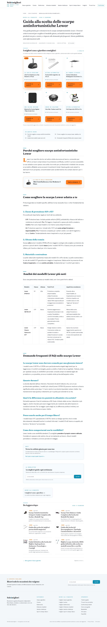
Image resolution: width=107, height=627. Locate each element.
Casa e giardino (26, 5)
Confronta (101, 5)
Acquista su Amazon (32, 84)
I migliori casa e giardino (65, 600)
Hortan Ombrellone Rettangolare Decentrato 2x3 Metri (74, 76)
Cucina (34, 5)
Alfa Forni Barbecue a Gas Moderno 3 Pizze (31, 75)
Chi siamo (83, 611)
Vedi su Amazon (74, 182)
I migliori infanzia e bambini (66, 607)
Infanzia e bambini (51, 5)
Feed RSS (83, 614)
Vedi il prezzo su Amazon (31, 79)
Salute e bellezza (62, 5)
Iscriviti (77, 476)
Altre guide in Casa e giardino (32, 560)
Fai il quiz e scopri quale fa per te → (35, 456)
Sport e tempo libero (75, 5)
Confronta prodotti (86, 604)
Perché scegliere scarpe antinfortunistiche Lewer (39, 135)
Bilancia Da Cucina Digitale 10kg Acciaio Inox (31, 110)
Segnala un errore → (79, 560)
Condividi (72, 43)
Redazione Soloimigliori (30, 43)
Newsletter (84, 609)
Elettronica (41, 5)
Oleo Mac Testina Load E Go (53, 109)
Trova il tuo (92, 5)
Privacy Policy (91, 621)
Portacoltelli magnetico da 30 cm (52, 75)
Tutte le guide (85, 600)
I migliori (85, 5)
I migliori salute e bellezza (66, 609)
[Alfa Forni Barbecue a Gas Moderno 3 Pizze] (28, 182)
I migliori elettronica (64, 604)
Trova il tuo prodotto (87, 602)
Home (24, 13)
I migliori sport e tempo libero (67, 611)
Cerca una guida (85, 607)
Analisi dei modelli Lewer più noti (36, 138)
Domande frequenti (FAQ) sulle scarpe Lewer (69, 138)
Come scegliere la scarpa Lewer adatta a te (69, 134)
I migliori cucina (63, 602)
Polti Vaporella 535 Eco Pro (74, 109)
